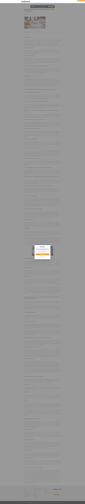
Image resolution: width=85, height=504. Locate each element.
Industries (40, 2)
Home (33, 2)
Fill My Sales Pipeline (42, 254)
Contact (62, 2)
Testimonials (56, 2)
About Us (48, 2)
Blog (59, 2)
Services (36, 2)
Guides (52, 2)
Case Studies (44, 2)
